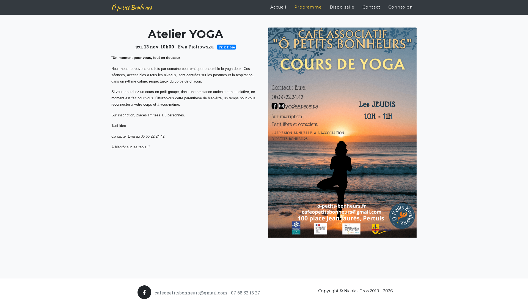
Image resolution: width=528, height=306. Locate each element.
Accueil (278, 7)
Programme (308, 7)
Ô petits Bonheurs (131, 7)
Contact (371, 7)
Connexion (400, 7)
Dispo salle (342, 7)
